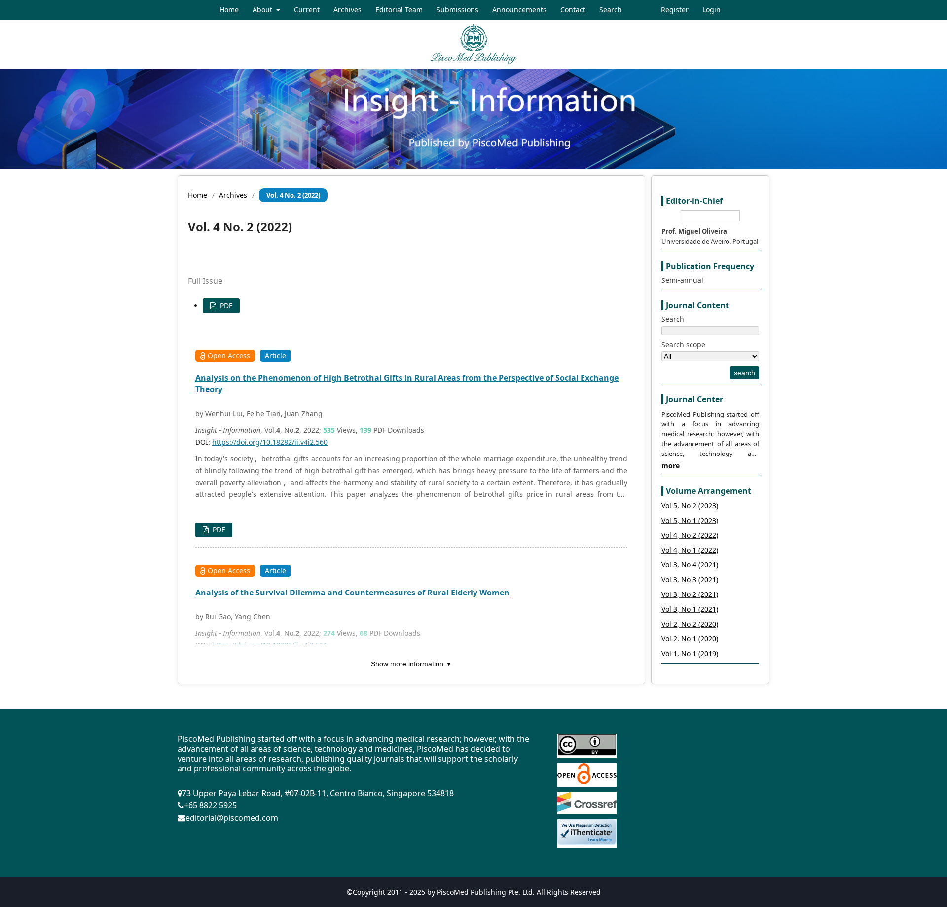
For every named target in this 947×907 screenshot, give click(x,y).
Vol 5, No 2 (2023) (689, 505)
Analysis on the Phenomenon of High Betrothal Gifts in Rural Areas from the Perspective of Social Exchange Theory (407, 383)
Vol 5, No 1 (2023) (689, 520)
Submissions (457, 9)
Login (711, 9)
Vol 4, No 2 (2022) (689, 535)
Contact (572, 9)
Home (229, 9)
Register (675, 9)
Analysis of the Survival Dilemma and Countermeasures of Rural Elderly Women (352, 592)
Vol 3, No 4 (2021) (689, 564)
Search (610, 9)
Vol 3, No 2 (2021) (689, 594)
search (744, 373)
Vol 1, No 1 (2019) (689, 653)
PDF (225, 305)
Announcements (519, 9)
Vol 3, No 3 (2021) (689, 579)
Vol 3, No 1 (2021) (689, 609)
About (263, 9)
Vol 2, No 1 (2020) (689, 638)
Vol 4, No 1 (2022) (689, 550)
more (670, 465)
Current (307, 9)
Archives (347, 9)
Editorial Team (399, 9)
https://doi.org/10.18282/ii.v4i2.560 (270, 442)
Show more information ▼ (411, 664)
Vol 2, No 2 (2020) (689, 623)
